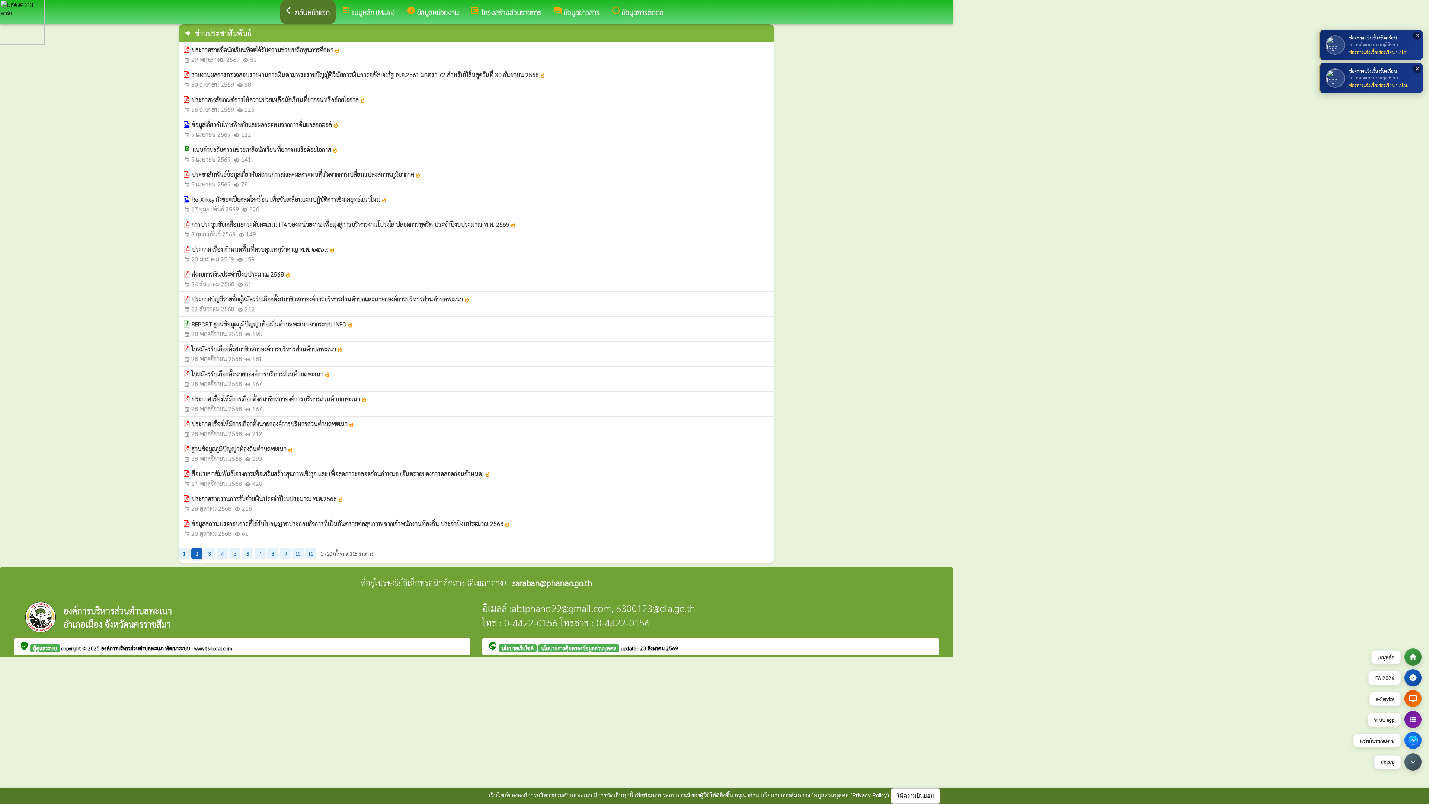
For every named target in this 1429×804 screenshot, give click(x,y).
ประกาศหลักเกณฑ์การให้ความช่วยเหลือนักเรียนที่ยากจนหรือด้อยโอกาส (278, 99)
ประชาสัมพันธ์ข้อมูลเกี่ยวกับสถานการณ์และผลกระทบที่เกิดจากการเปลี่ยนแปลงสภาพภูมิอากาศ (306, 174)
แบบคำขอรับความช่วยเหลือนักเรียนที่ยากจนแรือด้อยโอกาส (265, 149)
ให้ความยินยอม (915, 795)
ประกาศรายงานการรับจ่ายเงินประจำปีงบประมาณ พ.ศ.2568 (267, 498)
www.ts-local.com (213, 648)
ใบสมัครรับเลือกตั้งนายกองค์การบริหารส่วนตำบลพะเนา (261, 374)
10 (298, 554)
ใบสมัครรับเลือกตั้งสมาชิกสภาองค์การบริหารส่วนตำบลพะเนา (267, 349)
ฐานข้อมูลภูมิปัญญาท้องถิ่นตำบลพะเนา (242, 449)
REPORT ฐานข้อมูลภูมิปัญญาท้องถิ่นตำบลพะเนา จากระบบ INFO (272, 324)
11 (310, 554)
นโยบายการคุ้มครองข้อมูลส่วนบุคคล (578, 648)
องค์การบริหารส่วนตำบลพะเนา (133, 648)
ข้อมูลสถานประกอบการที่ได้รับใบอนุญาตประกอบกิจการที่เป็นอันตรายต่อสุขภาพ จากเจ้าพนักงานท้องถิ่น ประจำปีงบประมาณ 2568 (351, 523)
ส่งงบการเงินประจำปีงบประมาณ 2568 (241, 274)
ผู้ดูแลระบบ (45, 648)
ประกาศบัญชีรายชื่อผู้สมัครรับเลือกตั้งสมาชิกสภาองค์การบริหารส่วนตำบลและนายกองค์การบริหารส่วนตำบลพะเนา (331, 299)
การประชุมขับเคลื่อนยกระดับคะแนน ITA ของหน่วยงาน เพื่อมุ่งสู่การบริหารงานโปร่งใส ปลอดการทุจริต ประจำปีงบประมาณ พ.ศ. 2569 (354, 224)
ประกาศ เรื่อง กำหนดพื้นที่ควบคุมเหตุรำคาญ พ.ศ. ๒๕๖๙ (263, 249)
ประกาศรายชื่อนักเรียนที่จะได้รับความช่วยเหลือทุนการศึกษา (266, 50)
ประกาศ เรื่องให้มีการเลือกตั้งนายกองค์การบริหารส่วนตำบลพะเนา (273, 424)
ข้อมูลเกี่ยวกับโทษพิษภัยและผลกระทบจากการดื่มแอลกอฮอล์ (265, 124)
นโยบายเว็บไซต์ (518, 648)
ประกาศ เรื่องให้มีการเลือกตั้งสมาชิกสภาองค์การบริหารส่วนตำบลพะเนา (279, 399)
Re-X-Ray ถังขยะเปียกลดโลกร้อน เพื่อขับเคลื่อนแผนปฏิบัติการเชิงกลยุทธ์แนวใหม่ (289, 199)
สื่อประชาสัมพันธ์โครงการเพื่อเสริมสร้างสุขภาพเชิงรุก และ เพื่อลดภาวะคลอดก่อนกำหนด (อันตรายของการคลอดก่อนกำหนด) (341, 474)
